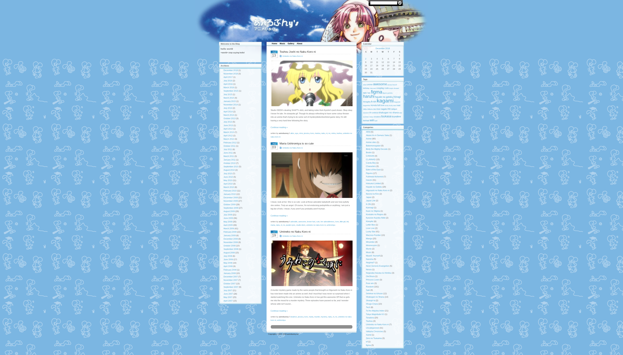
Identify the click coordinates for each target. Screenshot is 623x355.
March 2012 (229, 139)
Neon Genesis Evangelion (377, 266)
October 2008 (230, 246)
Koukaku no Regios (374, 214)
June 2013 (228, 125)
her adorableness (327, 222)
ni (326, 133)
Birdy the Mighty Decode (377, 149)
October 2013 (230, 118)
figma (376, 92)
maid (398, 105)
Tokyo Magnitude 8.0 (375, 314)
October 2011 (229, 146)
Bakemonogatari (373, 146)
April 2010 (228, 184)
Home (274, 43)
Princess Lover (372, 280)
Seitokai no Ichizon (374, 293)
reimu (333, 133)
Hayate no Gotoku (374, 187)
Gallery (291, 43)
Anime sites (371, 142)
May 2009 (228, 222)
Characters (371, 166)
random (366, 113)
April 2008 (228, 266)
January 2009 (230, 235)
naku (323, 133)
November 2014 (231, 105)
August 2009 (229, 211)
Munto (369, 249)
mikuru (370, 109)
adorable (294, 222)
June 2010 (228, 177)
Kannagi (369, 208)
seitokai (375, 113)
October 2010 (230, 163)
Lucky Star (370, 232)
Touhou (369, 321)
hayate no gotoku (384, 96)
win (372, 120)
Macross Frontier (373, 235)
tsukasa (386, 116)
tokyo (371, 117)
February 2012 (230, 143)
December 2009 (231, 197)
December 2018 (231, 70)
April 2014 (228, 112)
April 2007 (228, 301)
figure (385, 93)
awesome (302, 222)
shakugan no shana (389, 112)
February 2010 (230, 191)
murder (317, 317)
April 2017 (228, 77)
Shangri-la (370, 300)
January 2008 (230, 273)
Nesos (369, 269)
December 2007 (231, 277)
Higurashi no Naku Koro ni (377, 190)
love (382, 105)
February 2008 (230, 270)
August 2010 (229, 170)
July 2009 (228, 215)
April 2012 (228, 136)
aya (296, 133)
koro (312, 133)
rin (370, 113)
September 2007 (231, 287)
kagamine (366, 105)
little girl (343, 222)
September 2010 (231, 167)
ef (367, 342)
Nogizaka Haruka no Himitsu (378, 273)
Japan (369, 197)
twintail (366, 120)
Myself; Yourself (373, 256)
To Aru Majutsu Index (375, 311)
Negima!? (370, 262)
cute (318, 222)
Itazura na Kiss (372, 194)
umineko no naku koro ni (316, 225)
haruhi (368, 96)
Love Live (370, 228)
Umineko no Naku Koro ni (292, 56)
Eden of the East (373, 170)
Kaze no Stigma (373, 211)
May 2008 (228, 263)
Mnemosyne (371, 245)
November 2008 (231, 242)
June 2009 (228, 218)
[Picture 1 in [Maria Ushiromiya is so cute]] (312, 175)
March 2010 (229, 187)
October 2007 (230, 284)
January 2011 (230, 160)
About (299, 43)
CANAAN (370, 156)
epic (365, 93)
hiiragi (397, 96)
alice (292, 133)
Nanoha (369, 259)
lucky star (392, 105)
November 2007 (231, 280)
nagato (384, 109)
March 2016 (229, 87)
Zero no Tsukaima (374, 338)
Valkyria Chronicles (374, 331)
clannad (373, 88)
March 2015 (229, 98)
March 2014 (229, 115)
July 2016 (228, 81)
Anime (369, 139)
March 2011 (229, 156)
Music (282, 43)
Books (369, 152)
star (400, 113)
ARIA (368, 132)
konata (374, 105)
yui (376, 121)
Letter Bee (370, 225)
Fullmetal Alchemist (374, 177)
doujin (391, 88)
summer (366, 117)
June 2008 (228, 259)
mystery (324, 317)
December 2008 (231, 239)
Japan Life (370, 201)
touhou (339, 133)
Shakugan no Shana (375, 297)
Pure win (370, 283)
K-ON (368, 204)
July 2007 (228, 290)
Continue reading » (279, 127)
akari (365, 85)
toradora (377, 117)
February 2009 (230, 232)
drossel (396, 88)
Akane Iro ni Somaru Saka (377, 135)
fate (368, 93)
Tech (368, 307)
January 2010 (230, 194)
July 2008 (228, 256)
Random (370, 287)
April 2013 (228, 129)
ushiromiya (331, 225)
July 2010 (228, 173)
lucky (387, 105)
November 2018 (231, 74)
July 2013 (228, 122)
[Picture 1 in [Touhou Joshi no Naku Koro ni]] (312, 83)
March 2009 (229, 228)
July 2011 (228, 149)
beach (394, 85)
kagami (385, 101)
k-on (373, 101)
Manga (369, 238)
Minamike (370, 242)
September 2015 (231, 91)
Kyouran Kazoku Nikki (375, 218)
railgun (394, 109)
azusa (389, 85)
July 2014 (228, 108)
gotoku (390, 93)
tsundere (396, 116)
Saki (368, 290)
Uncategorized (372, 328)
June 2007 (228, 294)
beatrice (294, 317)
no (329, 133)
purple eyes (290, 225)
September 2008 (231, 249)
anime (370, 84)
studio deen (300, 225)
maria (273, 225)
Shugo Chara (372, 304)
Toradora (370, 318)
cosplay (380, 88)
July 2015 (228, 94)
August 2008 (229, 253)
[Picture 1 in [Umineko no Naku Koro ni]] (312, 263)
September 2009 (231, 208)
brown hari (311, 222)
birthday (366, 88)
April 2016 (228, 84)
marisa (317, 133)
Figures (369, 173)
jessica (306, 133)
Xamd (368, 335)
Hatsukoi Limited (373, 183)
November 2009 (231, 201)
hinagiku (367, 102)
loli (347, 222)
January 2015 (230, 101)
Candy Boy (371, 163)
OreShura (370, 276)
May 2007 (228, 297)
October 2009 (230, 204)
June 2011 (228, 153)
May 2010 (228, 180)
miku (365, 109)
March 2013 (229, 132)
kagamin (397, 102)
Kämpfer (369, 221)
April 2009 (228, 225)
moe (378, 109)
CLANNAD (371, 159)
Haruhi (369, 180)
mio (374, 109)
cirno (301, 133)
